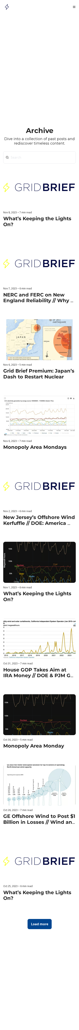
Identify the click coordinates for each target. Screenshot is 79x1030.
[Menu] (74, 7)
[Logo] (7, 7)
